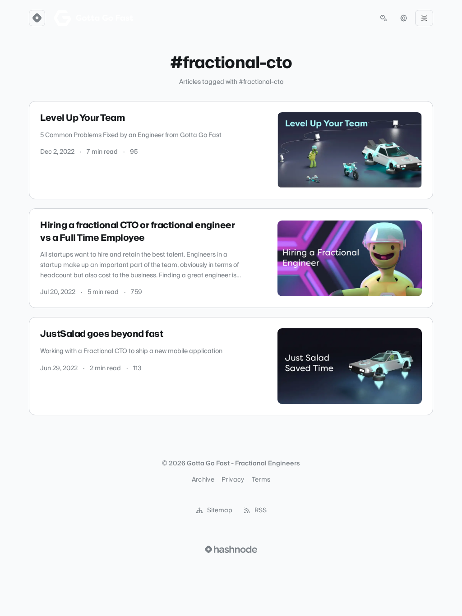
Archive (203, 479)
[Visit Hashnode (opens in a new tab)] (231, 549)
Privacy (233, 479)
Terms (261, 479)
